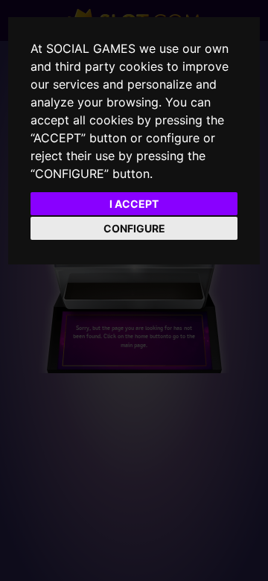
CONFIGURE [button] (134, 228)
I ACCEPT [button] (134, 203)
